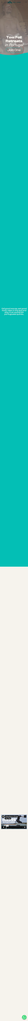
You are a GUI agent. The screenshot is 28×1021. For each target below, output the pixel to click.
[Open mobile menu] (1, 2)
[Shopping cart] (26, 2)
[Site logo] (14, 2)
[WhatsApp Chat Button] (24, 1017)
